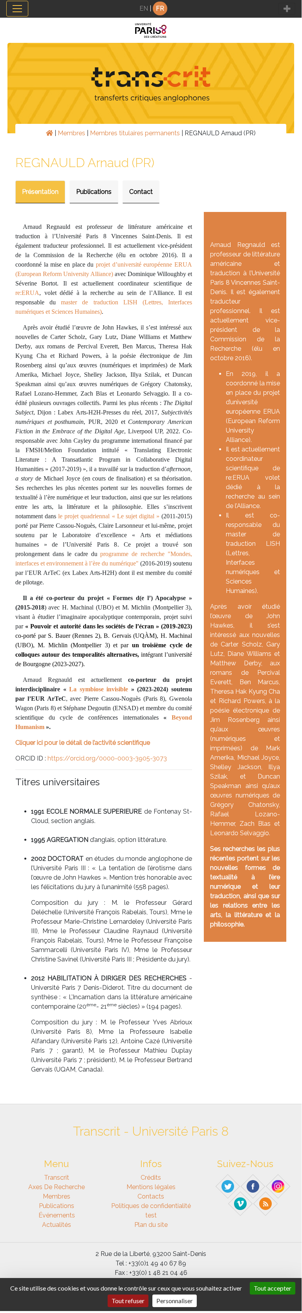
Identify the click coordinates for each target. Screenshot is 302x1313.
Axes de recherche (56, 1187)
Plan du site (151, 1224)
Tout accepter (272, 1288)
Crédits (151, 1177)
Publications (94, 191)
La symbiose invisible (98, 689)
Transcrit (56, 1177)
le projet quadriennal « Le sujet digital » (108, 516)
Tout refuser (128, 1300)
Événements (56, 1215)
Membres (71, 133)
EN (143, 8)
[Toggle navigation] (17, 9)
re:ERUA (27, 292)
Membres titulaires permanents (135, 133)
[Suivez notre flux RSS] (266, 1203)
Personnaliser (174, 1300)
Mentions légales (151, 1187)
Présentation (40, 191)
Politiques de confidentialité (151, 1206)
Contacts (150, 1196)
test (151, 1215)
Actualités (56, 1224)
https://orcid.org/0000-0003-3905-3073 (107, 758)
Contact (141, 191)
